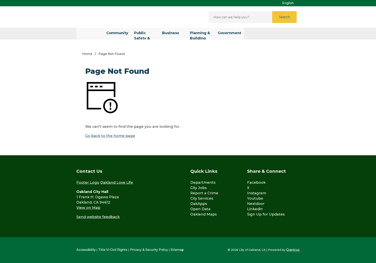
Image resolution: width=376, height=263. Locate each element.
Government (229, 33)
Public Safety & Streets (142, 35)
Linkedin (255, 209)
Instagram (256, 193)
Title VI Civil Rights (112, 250)
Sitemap (177, 250)
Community (117, 33)
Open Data (200, 209)
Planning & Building (200, 35)
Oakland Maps (203, 214)
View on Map (88, 207)
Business (170, 33)
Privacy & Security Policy (149, 250)
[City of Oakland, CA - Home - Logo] (111, 17)
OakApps (198, 204)
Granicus (293, 250)
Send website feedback (98, 217)
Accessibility (86, 250)
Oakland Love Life (116, 182)
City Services (201, 198)
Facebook (256, 182)
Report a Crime (204, 193)
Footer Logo (87, 182)
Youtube (255, 198)
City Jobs (198, 188)
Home (87, 54)
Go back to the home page (110, 136)
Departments (202, 182)
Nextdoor (256, 204)
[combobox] (289, 3)
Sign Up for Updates (266, 214)
